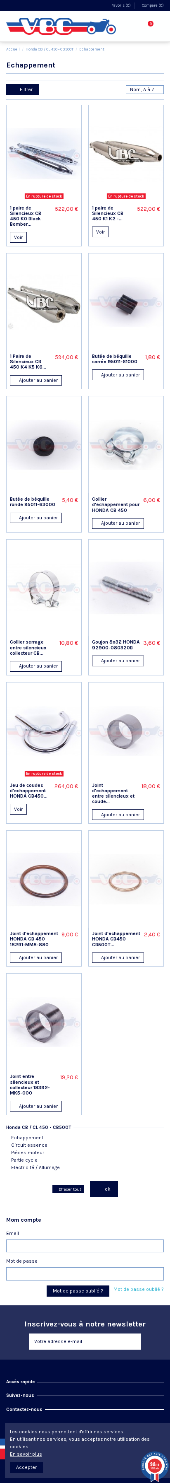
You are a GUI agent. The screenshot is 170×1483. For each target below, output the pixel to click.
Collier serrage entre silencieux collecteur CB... (28, 647)
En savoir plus (26, 1454)
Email (12, 1233)
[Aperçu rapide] (52, 200)
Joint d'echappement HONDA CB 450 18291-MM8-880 (34, 939)
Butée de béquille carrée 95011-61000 (114, 358)
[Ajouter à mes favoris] (35, 200)
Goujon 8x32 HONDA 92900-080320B (116, 644)
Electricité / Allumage (35, 1167)
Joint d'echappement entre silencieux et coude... (113, 793)
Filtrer (26, 89)
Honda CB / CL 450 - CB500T (38, 1127)
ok (107, 1189)
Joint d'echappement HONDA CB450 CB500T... (116, 939)
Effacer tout (70, 1189)
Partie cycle (24, 1160)
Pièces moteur (27, 1152)
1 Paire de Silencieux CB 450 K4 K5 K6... (28, 361)
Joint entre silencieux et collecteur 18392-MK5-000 (30, 1084)
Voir (18, 237)
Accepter (26, 1467)
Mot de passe (22, 1261)
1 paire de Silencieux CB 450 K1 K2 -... (107, 213)
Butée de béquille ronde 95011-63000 (32, 501)
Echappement (27, 1138)
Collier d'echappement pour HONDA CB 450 (115, 504)
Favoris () (121, 5)
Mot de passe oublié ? (138, 1289)
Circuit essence (29, 1145)
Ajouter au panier (38, 380)
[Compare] (44, 200)
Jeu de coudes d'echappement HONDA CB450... (28, 790)
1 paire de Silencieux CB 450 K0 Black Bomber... (25, 216)
